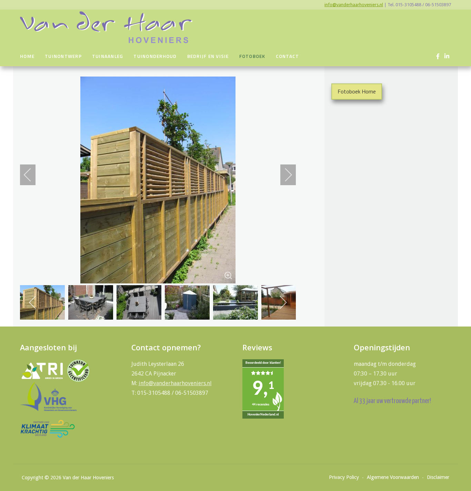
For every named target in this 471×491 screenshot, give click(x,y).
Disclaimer (438, 477)
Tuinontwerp (63, 56)
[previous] (32, 175)
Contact (287, 56)
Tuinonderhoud (155, 56)
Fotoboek (252, 56)
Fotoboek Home (357, 91)
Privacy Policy (344, 477)
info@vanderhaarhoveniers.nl (353, 4)
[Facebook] (437, 56)
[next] (284, 175)
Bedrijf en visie (208, 56)
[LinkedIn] (446, 56)
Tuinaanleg (107, 56)
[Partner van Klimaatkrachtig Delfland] (47, 428)
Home (27, 56)
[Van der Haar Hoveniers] (106, 27)
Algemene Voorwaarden (393, 477)
